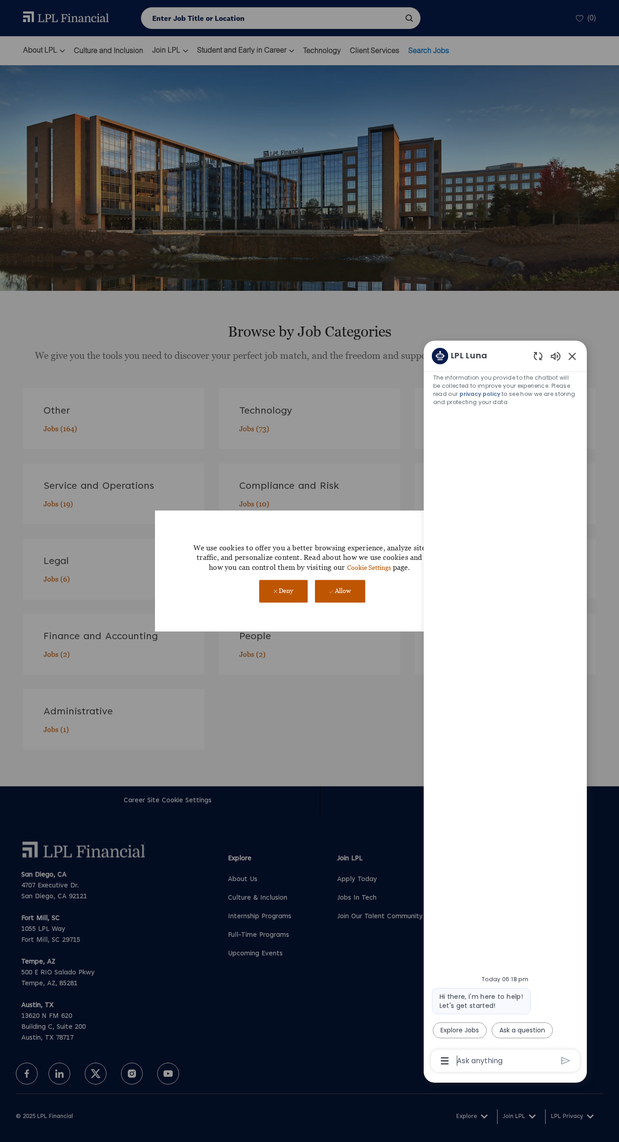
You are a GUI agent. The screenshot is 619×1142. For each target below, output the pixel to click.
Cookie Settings (369, 567)
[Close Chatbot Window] (572, 356)
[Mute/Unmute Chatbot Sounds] (555, 355)
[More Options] (444, 1060)
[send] (565, 1060)
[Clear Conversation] (538, 356)
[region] (505, 708)
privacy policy (480, 394)
